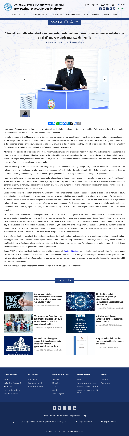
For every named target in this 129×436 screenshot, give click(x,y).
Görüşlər (55, 390)
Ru (124, 4)
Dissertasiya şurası (83, 374)
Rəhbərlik (7, 379)
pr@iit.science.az (110, 422)
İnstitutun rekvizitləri (11, 394)
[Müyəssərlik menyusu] (113, 5)
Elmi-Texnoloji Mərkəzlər (12, 390)
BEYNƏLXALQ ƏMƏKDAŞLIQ (38, 14)
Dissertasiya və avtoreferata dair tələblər (87, 391)
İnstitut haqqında (10, 374)
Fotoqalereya (105, 379)
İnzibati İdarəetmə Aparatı (12, 383)
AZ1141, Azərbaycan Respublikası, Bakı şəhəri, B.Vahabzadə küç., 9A (41, 422)
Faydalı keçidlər (62, 416)
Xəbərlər (45, 416)
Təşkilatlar (55, 379)
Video (96, 5)
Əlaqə (84, 416)
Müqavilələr (56, 383)
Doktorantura (32, 379)
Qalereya (104, 374)
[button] (105, 79)
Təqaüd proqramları (58, 394)
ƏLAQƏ (115, 14)
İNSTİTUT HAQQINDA (18, 14)
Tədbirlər (55, 387)
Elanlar (79, 379)
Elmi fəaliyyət (33, 374)
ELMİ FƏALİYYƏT (56, 14)
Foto (88, 5)
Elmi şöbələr (8, 387)
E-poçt (106, 5)
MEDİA (86, 14)
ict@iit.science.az (85, 422)
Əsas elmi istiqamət (35, 383)
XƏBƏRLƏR (95, 14)
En (121, 4)
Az (119, 4)
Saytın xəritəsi (75, 416)
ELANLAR (106, 14)
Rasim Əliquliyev (71, 251)
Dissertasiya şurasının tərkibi (86, 383)
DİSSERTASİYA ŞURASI (73, 14)
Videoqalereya (105, 383)
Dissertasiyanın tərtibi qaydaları (87, 387)
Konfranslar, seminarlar (36, 387)
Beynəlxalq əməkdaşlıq (60, 374)
